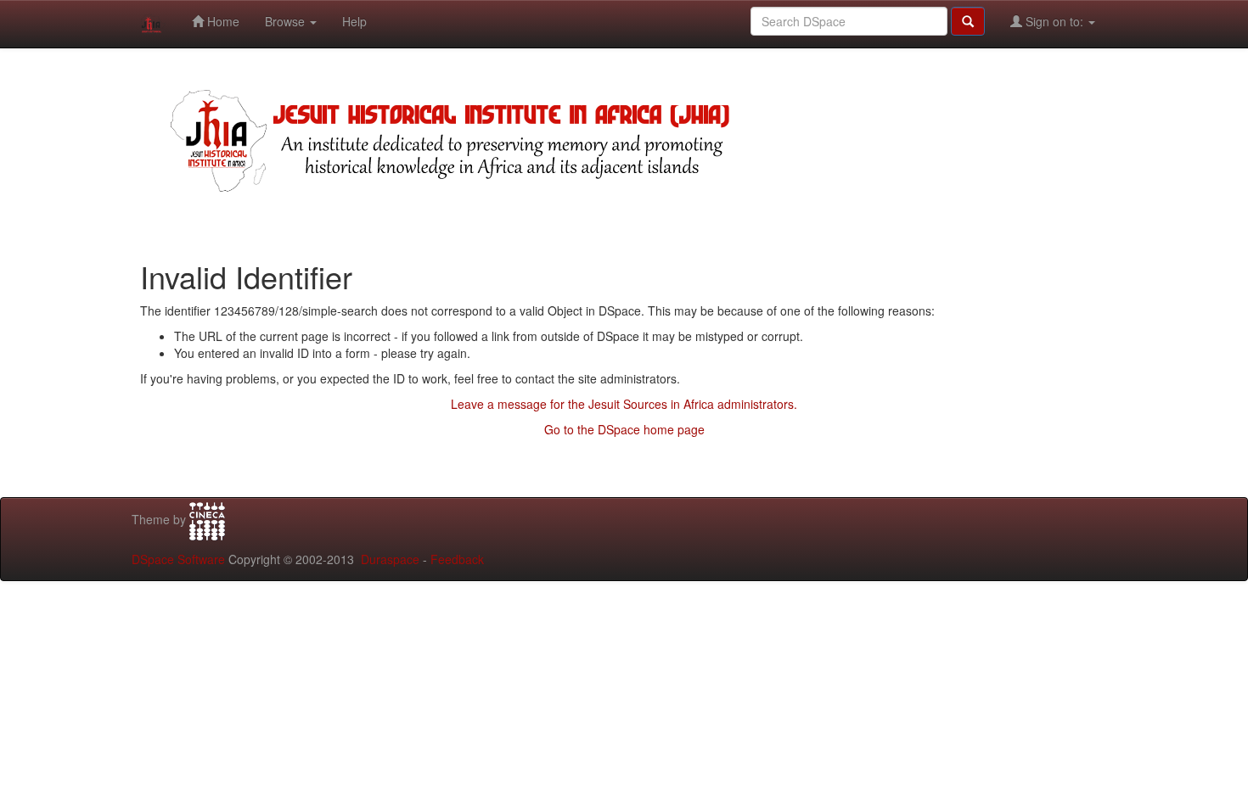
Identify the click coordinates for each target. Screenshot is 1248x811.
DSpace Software (178, 559)
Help (354, 21)
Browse (286, 21)
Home (221, 21)
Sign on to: (1054, 21)
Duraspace (390, 559)
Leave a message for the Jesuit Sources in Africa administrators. (624, 403)
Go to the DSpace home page (624, 429)
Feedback (457, 559)
